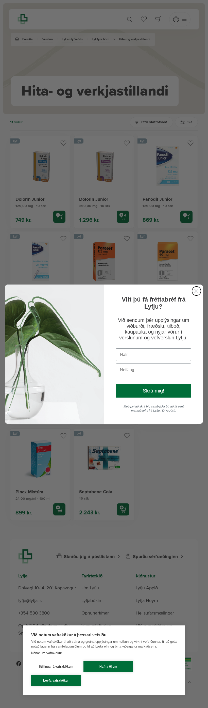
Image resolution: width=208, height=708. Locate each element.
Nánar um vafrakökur (46, 653)
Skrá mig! (153, 391)
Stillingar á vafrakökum (56, 666)
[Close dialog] (196, 291)
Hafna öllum (108, 666)
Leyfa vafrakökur (56, 680)
